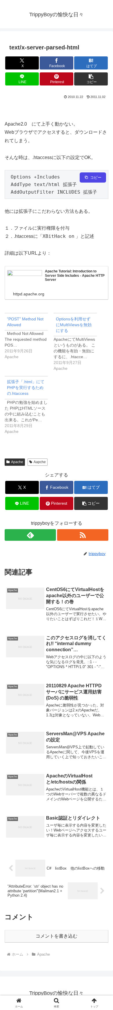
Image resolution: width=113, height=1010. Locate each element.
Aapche (40, 462)
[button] (91, 78)
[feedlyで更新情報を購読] (30, 535)
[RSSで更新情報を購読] (82, 535)
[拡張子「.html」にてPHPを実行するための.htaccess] (29, 405)
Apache (17, 462)
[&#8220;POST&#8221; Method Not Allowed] (29, 336)
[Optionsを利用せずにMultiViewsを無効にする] (78, 342)
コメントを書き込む (56, 936)
